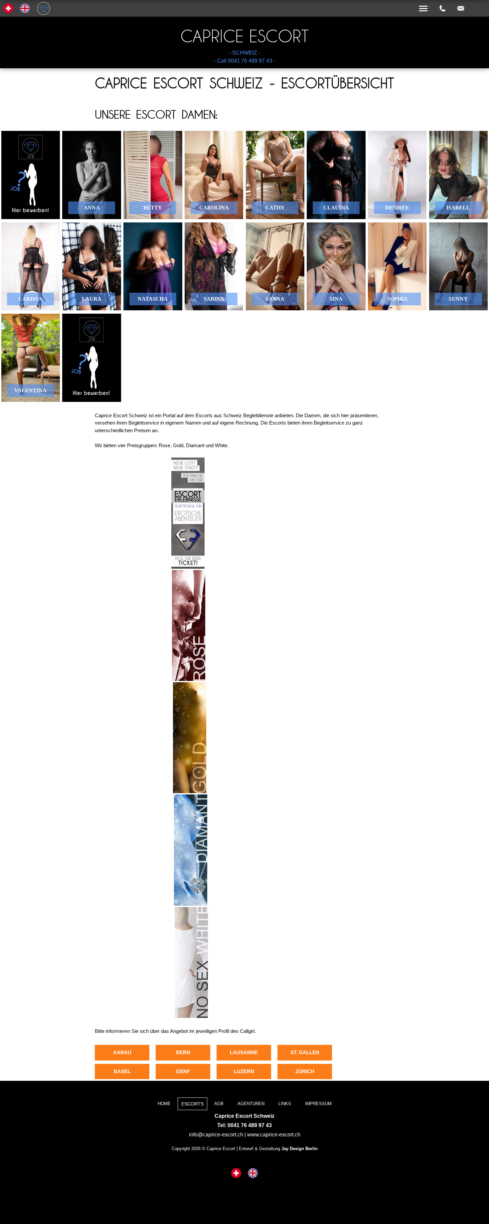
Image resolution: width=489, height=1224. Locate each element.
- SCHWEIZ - (244, 53)
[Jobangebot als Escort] (30, 175)
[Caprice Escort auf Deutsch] (236, 1174)
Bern (183, 1052)
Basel (122, 1071)
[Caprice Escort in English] (252, 1174)
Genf (183, 1071)
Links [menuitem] (284, 1103)
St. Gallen (304, 1052)
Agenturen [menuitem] (251, 1103)
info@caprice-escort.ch (216, 1134)
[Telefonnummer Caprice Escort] (442, 8)
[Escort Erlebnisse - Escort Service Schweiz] (188, 567)
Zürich (304, 1071)
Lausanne (244, 1052)
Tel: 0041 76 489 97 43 (244, 1125)
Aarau (122, 1052)
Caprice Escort (244, 36)
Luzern (244, 1071)
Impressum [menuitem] (318, 1103)
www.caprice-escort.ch (273, 1134)
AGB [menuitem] (219, 1103)
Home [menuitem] (164, 1103)
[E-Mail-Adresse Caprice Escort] (460, 8)
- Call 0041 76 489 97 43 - (244, 61)
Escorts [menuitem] (192, 1103)
